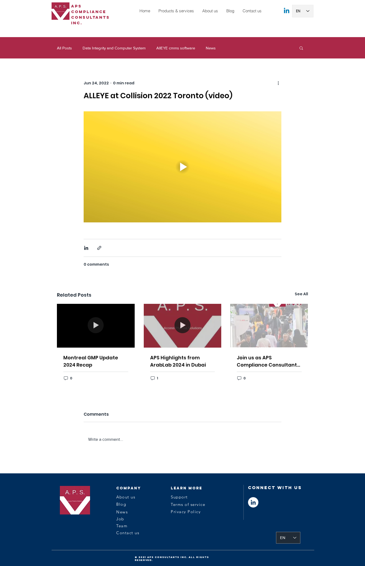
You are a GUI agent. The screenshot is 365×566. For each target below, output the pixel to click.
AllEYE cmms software (175, 48)
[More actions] (278, 83)
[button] (176, 11)
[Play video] (182, 166)
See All (301, 294)
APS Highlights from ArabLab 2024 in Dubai (178, 361)
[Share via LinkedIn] (86, 247)
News (211, 48)
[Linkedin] (286, 11)
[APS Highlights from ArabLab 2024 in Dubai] (183, 326)
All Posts (64, 48)
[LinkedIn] (253, 502)
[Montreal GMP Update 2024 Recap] (96, 325)
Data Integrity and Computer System (114, 48)
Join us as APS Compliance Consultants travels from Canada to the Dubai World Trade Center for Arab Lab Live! (268, 361)
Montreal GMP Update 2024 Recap (90, 361)
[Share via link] (99, 247)
